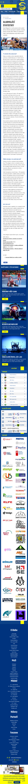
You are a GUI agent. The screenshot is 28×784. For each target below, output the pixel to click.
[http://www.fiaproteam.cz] (8, 464)
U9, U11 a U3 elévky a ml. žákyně (14, 691)
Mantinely (14, 724)
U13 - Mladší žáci (14, 689)
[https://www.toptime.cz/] (8, 520)
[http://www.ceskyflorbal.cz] (8, 453)
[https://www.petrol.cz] (20, 438)
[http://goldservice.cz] (20, 494)
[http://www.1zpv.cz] (8, 487)
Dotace (14, 729)
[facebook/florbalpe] (1, 2)
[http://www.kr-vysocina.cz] (20, 458)
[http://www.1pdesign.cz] (8, 512)
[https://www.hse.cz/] (20, 569)
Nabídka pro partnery (14, 720)
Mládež (14, 681)
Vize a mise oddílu (12, 12)
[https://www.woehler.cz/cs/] (8, 561)
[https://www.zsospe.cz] (20, 538)
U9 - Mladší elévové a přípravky (14, 686)
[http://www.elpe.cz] (8, 502)
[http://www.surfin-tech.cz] (20, 447)
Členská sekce (14, 635)
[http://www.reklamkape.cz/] (20, 524)
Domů (2, 12)
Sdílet (5, 262)
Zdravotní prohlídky (14, 655)
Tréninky (14, 687)
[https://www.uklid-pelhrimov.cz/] (20, 595)
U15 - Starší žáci (14, 694)
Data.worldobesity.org (8, 243)
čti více (5, 299)
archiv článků (14, 368)
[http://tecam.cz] (20, 497)
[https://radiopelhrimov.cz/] (8, 549)
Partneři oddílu (14, 722)
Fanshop (14, 741)
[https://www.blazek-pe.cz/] (20, 557)
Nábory (14, 712)
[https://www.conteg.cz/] (20, 531)
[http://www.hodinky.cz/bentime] (20, 502)
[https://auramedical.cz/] (8, 614)
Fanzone (14, 733)
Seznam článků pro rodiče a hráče (13, 257)
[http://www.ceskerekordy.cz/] (8, 590)
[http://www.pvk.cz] (8, 439)
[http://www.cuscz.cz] (8, 477)
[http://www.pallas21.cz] (20, 486)
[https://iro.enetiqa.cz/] (8, 577)
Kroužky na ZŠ (14, 708)
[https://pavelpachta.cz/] (20, 547)
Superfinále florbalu (14, 752)
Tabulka (4, 372)
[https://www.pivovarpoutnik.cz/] (20, 514)
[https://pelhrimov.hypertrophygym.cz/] (20, 615)
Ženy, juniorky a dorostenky (14, 701)
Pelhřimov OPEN (14, 754)
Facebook (14, 745)
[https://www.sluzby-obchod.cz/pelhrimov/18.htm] (20, 605)
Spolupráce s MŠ (14, 706)
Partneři (14, 717)
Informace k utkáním (14, 736)
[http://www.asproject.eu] (8, 447)
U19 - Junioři (14, 703)
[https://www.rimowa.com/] (20, 580)
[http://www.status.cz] (20, 443)
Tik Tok (14, 749)
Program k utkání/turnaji (14, 750)
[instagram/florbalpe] (3, 2)
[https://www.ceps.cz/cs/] (20, 589)
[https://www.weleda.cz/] (20, 599)
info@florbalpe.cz (14, 762)
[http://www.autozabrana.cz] (8, 508)
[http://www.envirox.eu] (8, 495)
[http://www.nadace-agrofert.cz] (20, 469)
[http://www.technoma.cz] (20, 490)
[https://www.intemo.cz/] (20, 561)
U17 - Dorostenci (14, 699)
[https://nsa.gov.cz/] (20, 453)
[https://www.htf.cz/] (8, 567)
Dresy (14, 725)
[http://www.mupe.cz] (20, 464)
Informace (14, 698)
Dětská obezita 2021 (8, 242)
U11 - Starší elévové (14, 684)
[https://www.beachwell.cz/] (8, 532)
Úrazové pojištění (14, 656)
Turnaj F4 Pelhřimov (14, 704)
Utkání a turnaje (14, 727)
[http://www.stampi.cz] (8, 469)
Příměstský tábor (14, 693)
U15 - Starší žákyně (14, 696)
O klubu (6, 12)
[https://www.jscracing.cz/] (20, 552)
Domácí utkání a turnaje (14, 742)
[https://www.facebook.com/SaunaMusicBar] (8, 600)
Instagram (14, 747)
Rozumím (17, 782)
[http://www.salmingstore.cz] (20, 508)
